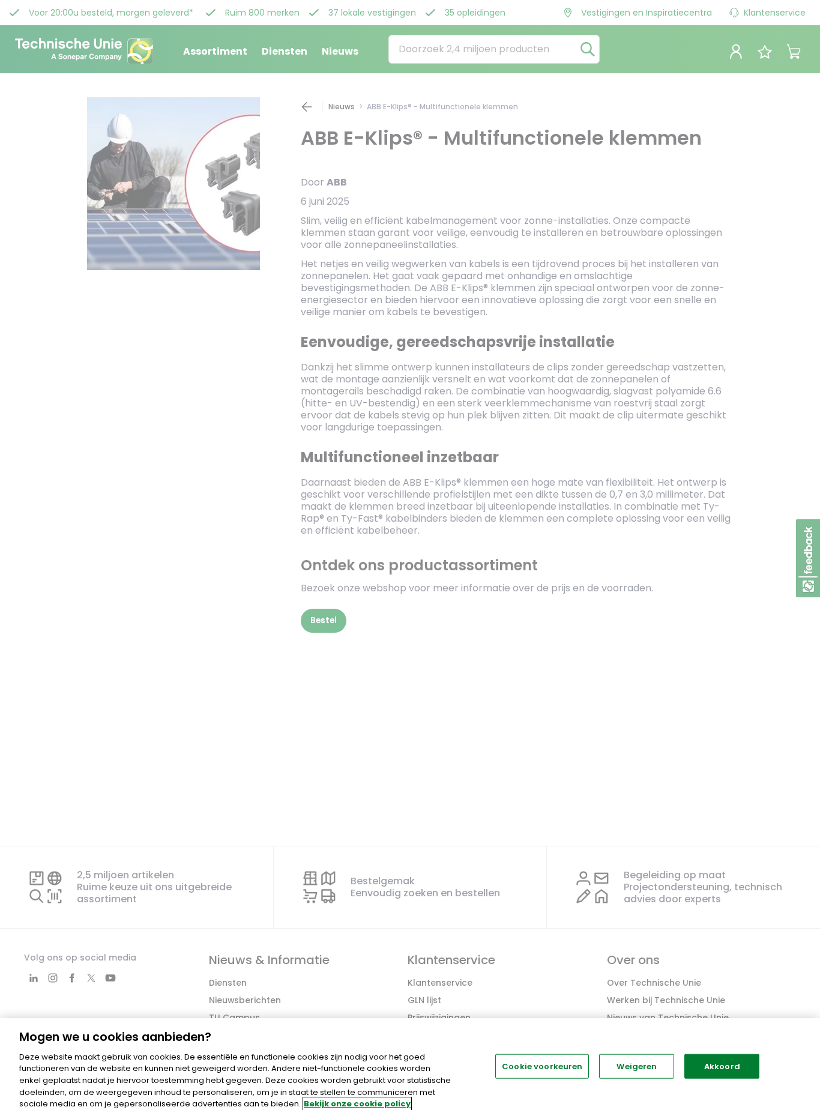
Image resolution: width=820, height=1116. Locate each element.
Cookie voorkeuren (542, 1066)
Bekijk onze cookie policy (357, 1103)
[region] (410, 1067)
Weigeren (637, 1066)
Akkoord (722, 1066)
